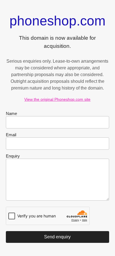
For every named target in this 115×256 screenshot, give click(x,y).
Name (11, 113)
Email (11, 134)
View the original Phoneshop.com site (57, 99)
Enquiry (13, 156)
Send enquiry (57, 236)
